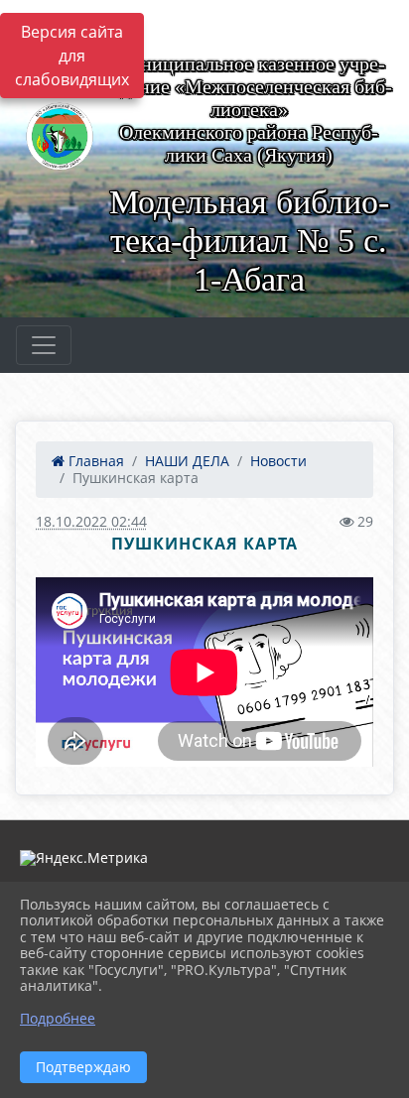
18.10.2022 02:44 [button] (91, 521)
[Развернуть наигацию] (43, 345)
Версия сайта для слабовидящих (72, 55)
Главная (94, 460)
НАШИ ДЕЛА (187, 460)
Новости (278, 460)
